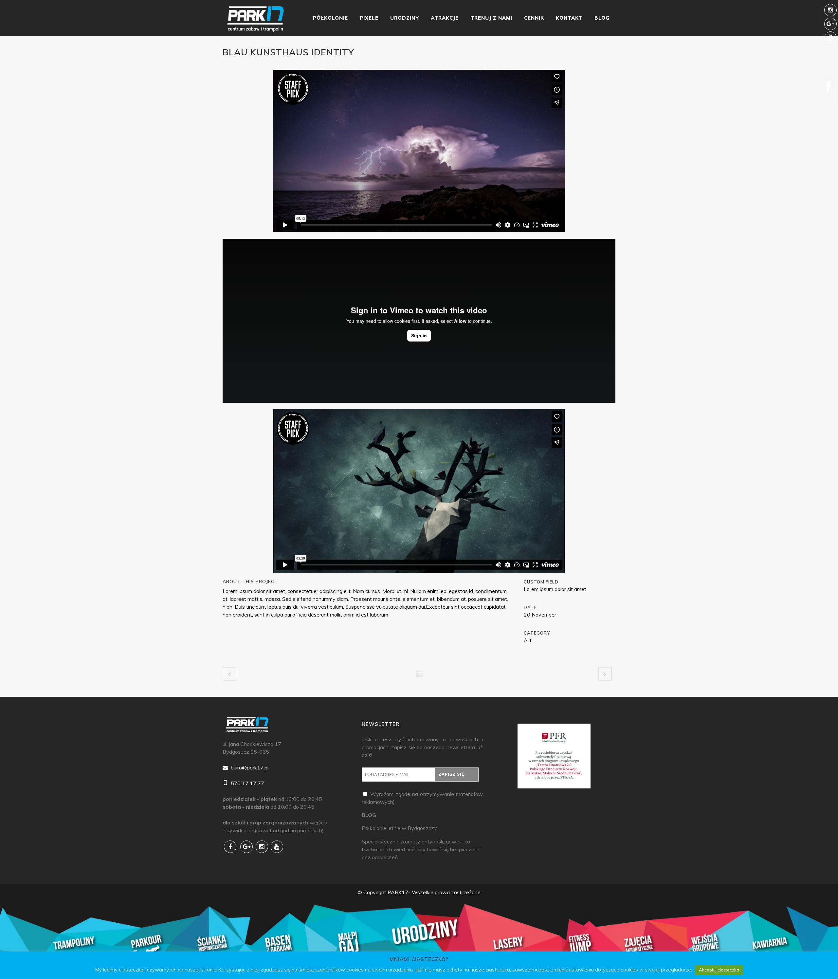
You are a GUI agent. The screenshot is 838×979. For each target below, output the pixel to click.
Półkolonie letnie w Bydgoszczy (399, 828)
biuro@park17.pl (248, 767)
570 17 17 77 (246, 783)
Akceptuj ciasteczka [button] (719, 969)
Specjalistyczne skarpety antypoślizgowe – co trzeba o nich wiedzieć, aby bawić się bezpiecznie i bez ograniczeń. (421, 849)
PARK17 (398, 892)
